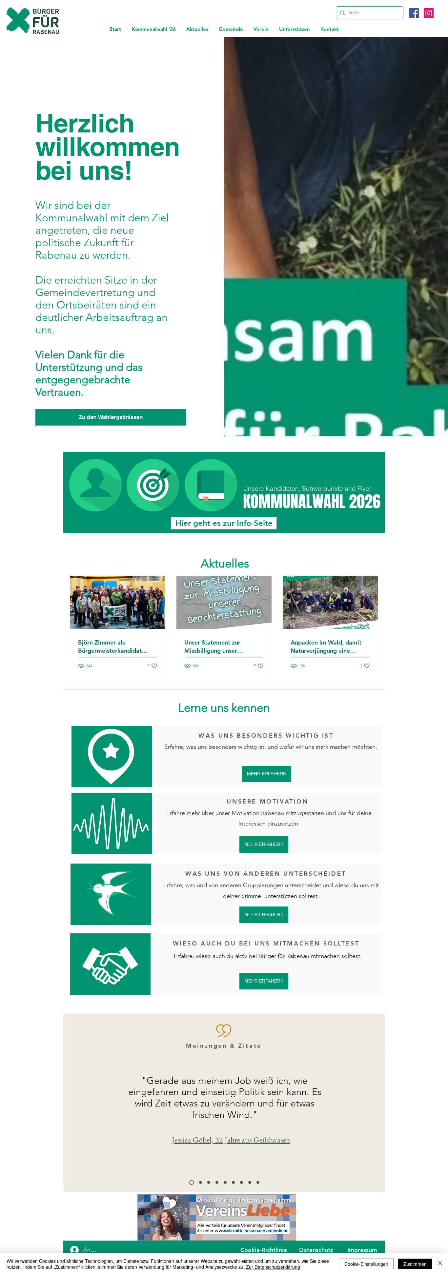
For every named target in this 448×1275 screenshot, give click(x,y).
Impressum (362, 1250)
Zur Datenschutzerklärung (273, 1267)
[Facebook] (414, 13)
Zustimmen (415, 1264)
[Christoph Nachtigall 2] (208, 1182)
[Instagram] (429, 13)
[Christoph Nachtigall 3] (257, 1182)
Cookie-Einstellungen (366, 1264)
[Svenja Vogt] (249, 1182)
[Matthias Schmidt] (225, 1182)
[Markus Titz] (216, 1182)
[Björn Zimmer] (241, 1182)
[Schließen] (440, 1264)
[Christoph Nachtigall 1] (233, 1182)
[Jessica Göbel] (191, 1182)
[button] (197, 29)
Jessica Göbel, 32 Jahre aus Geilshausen (231, 1140)
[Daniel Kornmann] (200, 1182)
